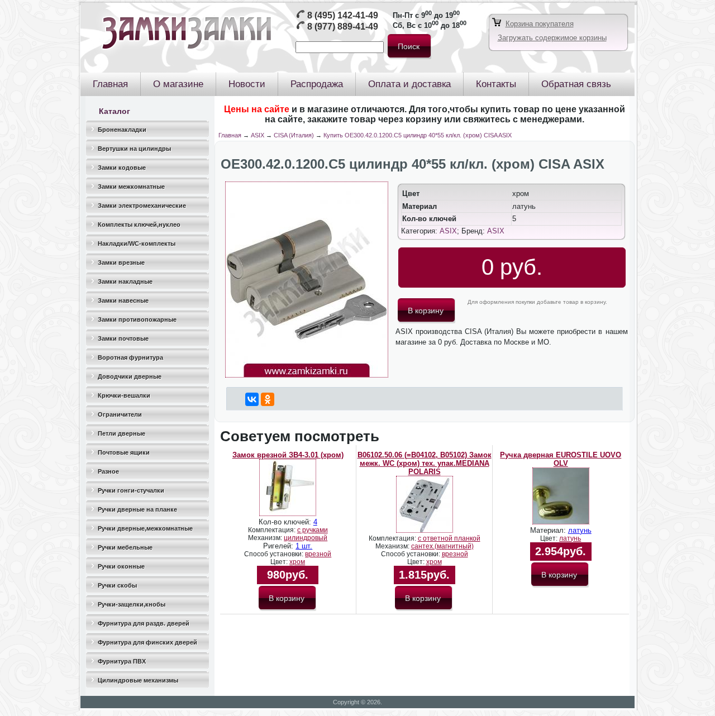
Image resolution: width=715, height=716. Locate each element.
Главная (229, 135)
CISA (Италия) (294, 135)
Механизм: (266, 538)
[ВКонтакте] (252, 399)
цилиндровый (305, 538)
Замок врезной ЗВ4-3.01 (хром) (288, 455)
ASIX (257, 135)
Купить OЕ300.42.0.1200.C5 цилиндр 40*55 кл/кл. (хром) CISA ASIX (417, 135)
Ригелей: (279, 546)
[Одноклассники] (267, 399)
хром (297, 562)
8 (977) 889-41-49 (342, 26)
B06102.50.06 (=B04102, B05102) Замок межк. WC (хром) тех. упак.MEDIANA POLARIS (425, 463)
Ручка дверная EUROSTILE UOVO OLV (560, 459)
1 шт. (303, 546)
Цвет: (279, 562)
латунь (580, 530)
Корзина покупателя (540, 24)
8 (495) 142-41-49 (342, 15)
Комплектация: (272, 530)
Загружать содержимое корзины (552, 38)
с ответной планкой (449, 538)
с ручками (312, 530)
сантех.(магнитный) (442, 546)
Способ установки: (274, 554)
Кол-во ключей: (286, 522)
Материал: (549, 530)
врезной (318, 554)
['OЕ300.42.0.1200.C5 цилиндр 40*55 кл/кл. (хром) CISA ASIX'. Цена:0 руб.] (306, 375)
